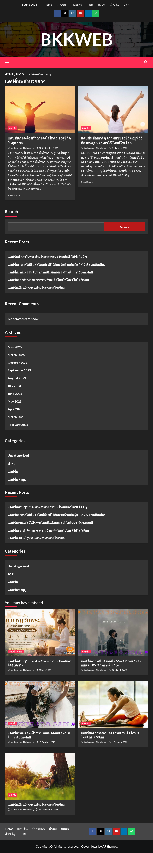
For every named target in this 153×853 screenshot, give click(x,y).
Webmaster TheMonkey (22, 148)
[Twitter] (64, 13)
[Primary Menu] (9, 62)
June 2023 (15, 393)
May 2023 (15, 401)
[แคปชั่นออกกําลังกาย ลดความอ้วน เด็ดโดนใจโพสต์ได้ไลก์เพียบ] (113, 704)
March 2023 (16, 417)
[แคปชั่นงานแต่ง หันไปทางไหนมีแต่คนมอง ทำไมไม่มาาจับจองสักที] (40, 704)
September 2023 (19, 370)
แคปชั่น (61, 4)
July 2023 (14, 386)
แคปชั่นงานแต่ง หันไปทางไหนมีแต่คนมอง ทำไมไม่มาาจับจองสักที (50, 272)
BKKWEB (76, 39)
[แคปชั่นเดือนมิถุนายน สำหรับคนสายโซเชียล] (40, 776)
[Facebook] (57, 13)
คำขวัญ (114, 4)
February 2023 (18, 424)
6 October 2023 (119, 742)
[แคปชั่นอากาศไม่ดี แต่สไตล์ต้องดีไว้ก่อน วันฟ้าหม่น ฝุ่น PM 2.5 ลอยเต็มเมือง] (113, 632)
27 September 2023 (48, 809)
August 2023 (17, 378)
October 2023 (17, 362)
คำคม (90, 4)
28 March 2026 (119, 670)
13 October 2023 (47, 742)
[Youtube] (80, 13)
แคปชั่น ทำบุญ (17, 479)
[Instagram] (72, 13)
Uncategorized (18, 455)
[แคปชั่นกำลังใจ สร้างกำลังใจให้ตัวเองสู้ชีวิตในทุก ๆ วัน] (40, 109)
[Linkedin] (88, 13)
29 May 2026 (45, 670)
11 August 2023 (119, 148)
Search (11, 211)
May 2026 (15, 347)
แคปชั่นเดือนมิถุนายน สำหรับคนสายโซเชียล (36, 287)
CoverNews (89, 846)
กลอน (101, 4)
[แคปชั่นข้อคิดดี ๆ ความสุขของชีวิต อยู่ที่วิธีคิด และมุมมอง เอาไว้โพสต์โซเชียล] (113, 109)
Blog (126, 4)
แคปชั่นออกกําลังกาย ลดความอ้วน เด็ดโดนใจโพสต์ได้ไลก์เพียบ (48, 280)
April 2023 (15, 409)
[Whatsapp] (95, 13)
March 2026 (16, 355)
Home (48, 4)
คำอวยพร (76, 4)
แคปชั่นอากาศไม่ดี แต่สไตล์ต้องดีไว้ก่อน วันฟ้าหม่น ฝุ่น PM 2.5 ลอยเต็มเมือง (56, 264)
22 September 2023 (48, 148)
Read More (14, 195)
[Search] (145, 61)
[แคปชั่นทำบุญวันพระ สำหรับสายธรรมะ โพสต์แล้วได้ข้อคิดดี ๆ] (40, 632)
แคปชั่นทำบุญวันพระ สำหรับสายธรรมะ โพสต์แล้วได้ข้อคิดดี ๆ (47, 256)
